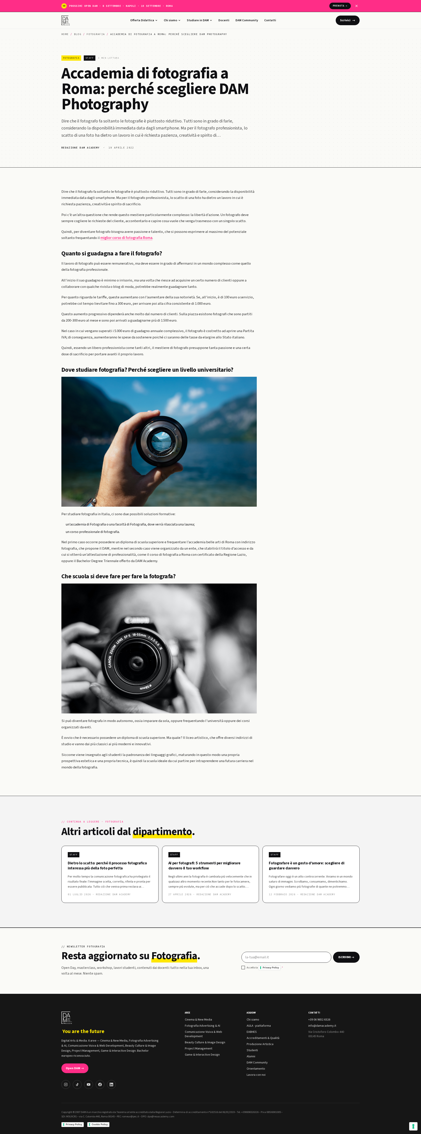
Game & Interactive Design (202, 1055)
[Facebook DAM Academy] (100, 1084)
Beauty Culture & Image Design (205, 1042)
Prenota (340, 5)
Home (65, 34)
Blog (77, 34)
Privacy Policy (271, 967)
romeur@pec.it (130, 1116)
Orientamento (256, 1069)
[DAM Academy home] (66, 20)
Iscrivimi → (346, 957)
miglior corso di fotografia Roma (126, 238)
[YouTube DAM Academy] (88, 1084)
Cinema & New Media (198, 1019)
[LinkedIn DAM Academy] (111, 1084)
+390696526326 (250, 1112)
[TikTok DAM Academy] (77, 1084)
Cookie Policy (100, 1124)
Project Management (198, 1048)
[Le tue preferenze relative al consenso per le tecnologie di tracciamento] (413, 1126)
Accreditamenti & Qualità (263, 1038)
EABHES (252, 1032)
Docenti (223, 20)
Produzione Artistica (260, 1044)
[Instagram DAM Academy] (65, 1084)
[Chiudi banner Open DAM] (356, 6)
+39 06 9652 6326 (319, 1019)
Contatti (270, 20)
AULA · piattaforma (259, 1026)
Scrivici (347, 20)
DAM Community (246, 20)
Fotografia (96, 34)
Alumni (251, 1056)
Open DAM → (75, 1068)
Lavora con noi (256, 1075)
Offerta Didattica (142, 20)
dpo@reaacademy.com (160, 1116)
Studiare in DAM (198, 20)
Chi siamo (170, 20)
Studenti (252, 1050)
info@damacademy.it (322, 1026)
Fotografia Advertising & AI (202, 1026)
